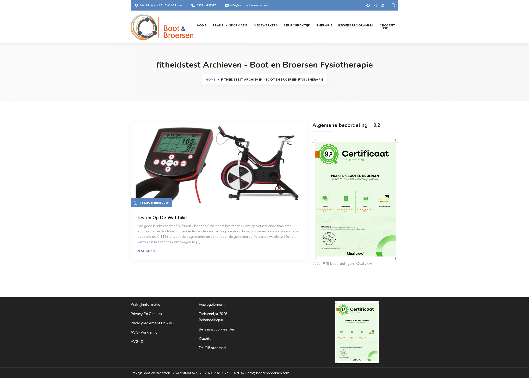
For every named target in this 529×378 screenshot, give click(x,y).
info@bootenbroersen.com (249, 5)
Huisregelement (212, 304)
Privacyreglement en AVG (152, 323)
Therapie (324, 25)
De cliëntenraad (212, 348)
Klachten (206, 338)
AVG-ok (138, 341)
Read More (146, 251)
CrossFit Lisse (387, 27)
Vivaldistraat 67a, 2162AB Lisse (161, 5)
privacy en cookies (146, 313)
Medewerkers (266, 25)
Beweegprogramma (355, 25)
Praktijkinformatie (230, 25)
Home (201, 25)
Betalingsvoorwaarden (217, 329)
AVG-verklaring (144, 332)
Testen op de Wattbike (162, 218)
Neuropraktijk (297, 25)
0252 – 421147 (206, 5)
